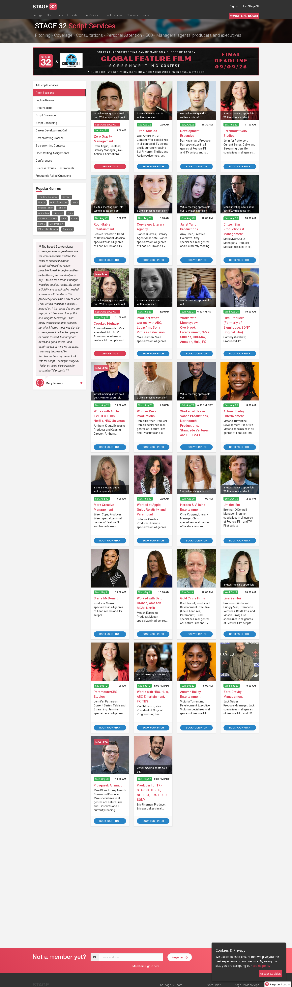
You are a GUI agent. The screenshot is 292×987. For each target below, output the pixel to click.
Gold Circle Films (192, 598)
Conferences (44, 160)
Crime (74, 218)
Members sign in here (146, 966)
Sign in (234, 6)
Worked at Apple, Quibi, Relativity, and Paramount (151, 509)
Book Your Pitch (153, 166)
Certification (91, 15)
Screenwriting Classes (50, 138)
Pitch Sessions (45, 92)
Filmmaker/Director (48, 229)
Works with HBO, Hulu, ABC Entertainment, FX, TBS (153, 696)
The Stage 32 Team (170, 985)
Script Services (113, 15)
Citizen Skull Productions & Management (233, 229)
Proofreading (44, 107)
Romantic (67, 229)
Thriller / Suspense (48, 197)
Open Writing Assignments (52, 153)
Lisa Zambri (232, 598)
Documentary (56, 224)
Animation (43, 213)
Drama (41, 202)
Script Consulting (46, 122)
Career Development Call (51, 130)
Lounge (37, 15)
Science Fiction (45, 207)
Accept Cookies (270, 973)
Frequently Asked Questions (53, 175)
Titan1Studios (147, 131)
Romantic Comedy (47, 218)
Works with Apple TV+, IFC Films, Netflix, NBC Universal (110, 416)
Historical (58, 213)
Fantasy (62, 207)
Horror (75, 202)
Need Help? (214, 985)
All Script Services (47, 85)
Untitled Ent (231, 505)
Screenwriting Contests (50, 145)
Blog (49, 15)
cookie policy (261, 966)
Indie (63, 218)
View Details (110, 166)
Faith (70, 213)
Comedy (66, 197)
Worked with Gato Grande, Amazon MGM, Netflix (149, 603)
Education (73, 15)
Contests (132, 15)
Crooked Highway (107, 323)
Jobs (60, 15)
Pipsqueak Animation (109, 785)
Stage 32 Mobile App (246, 985)
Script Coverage (46, 115)
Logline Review (45, 100)
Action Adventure (58, 202)
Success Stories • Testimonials (55, 168)
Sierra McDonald (106, 598)
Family (41, 224)
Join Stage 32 (250, 6)
